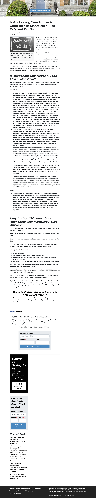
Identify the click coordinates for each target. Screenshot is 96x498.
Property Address (26, 333)
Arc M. (13, 34)
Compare (68, 10)
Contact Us (66, 2)
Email (37, 339)
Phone (23, 339)
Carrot (72, 495)
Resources (21, 491)
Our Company (57, 2)
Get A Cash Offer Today (15, 488)
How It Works (58, 10)
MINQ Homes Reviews (81, 10)
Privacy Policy (29, 491)
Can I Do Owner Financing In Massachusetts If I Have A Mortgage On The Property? (18, 467)
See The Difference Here (19, 386)
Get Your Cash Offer (44, 2)
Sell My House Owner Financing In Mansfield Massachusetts (18, 476)
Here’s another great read (19, 298)
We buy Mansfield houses (19, 250)
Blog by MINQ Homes (15, 493)
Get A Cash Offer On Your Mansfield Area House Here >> (35, 293)
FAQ (92, 10)
